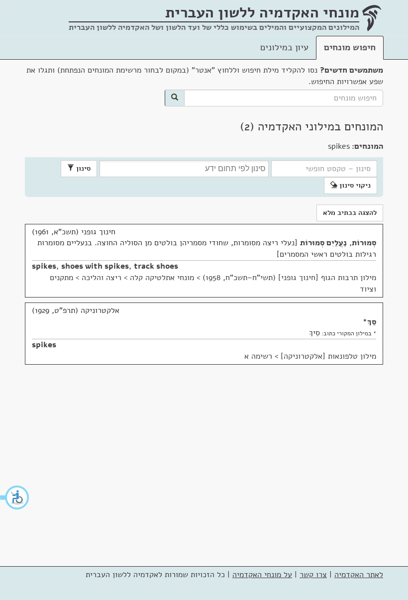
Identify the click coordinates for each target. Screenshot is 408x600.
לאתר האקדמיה (358, 574)
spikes (44, 266)
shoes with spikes (95, 266)
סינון (82, 168)
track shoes (156, 266)
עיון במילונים (284, 47)
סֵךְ (371, 321)
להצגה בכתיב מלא (350, 212)
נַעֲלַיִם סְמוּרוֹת (323, 242)
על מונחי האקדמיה (262, 574)
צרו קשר (313, 574)
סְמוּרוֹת (364, 242)
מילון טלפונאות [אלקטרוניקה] (328, 356)
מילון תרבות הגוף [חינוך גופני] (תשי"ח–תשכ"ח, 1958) (289, 277)
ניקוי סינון (354, 185)
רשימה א (258, 356)
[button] (15, 497)
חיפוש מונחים (350, 47)
